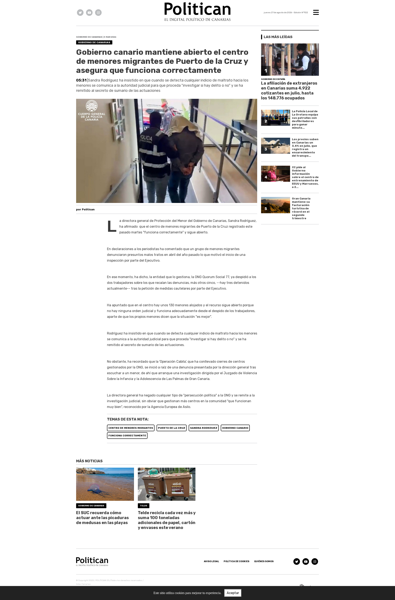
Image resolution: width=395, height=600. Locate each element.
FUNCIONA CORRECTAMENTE (127, 435)
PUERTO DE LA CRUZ (171, 427)
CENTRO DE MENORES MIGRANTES (130, 427)
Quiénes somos (264, 561)
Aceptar (233, 593)
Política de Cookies (236, 561)
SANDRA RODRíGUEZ (203, 427)
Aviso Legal (211, 561)
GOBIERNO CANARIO (235, 427)
